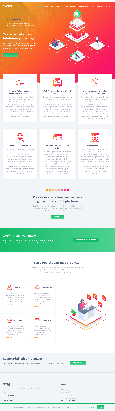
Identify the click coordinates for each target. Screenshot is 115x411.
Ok (101, 407)
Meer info (9, 308)
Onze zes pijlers (66, 399)
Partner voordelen (67, 402)
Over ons (64, 396)
